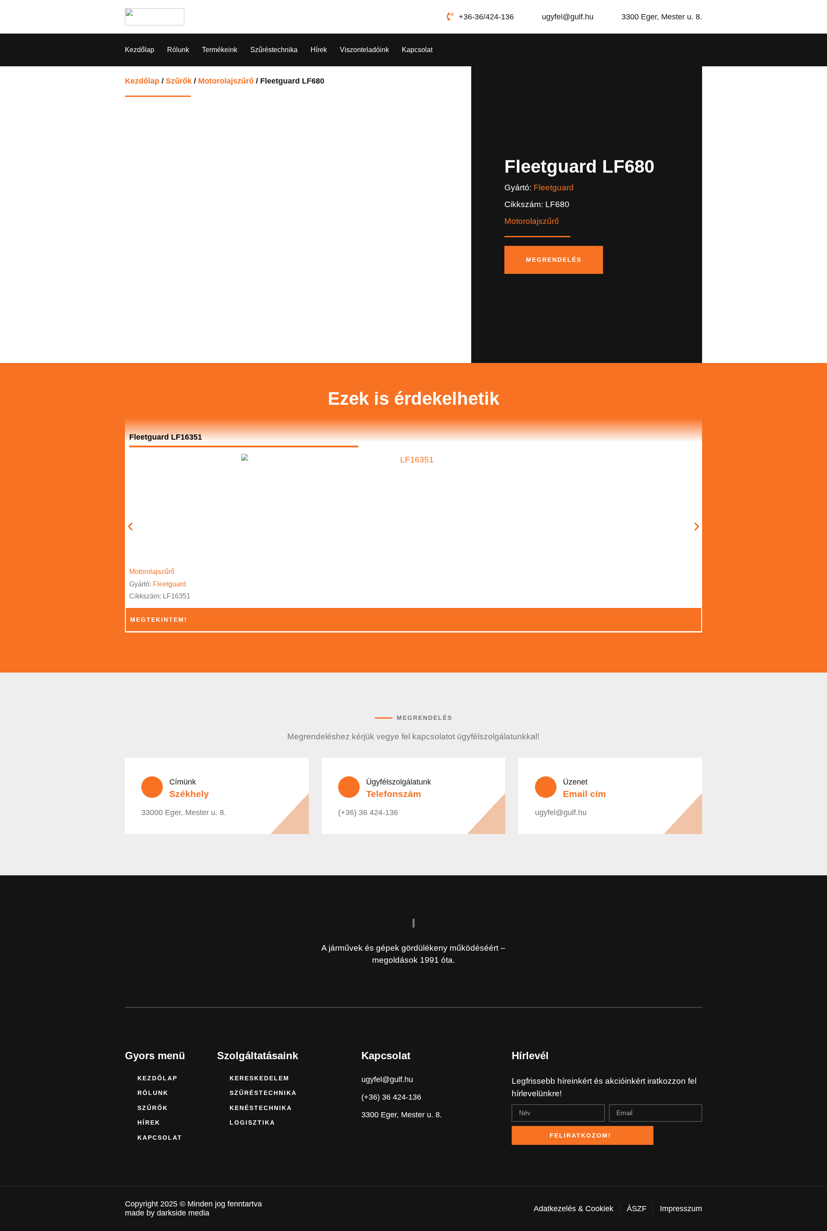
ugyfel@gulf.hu (561, 812)
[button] (130, 526)
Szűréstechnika (274, 49)
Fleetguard (554, 187)
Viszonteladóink (364, 49)
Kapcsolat (417, 49)
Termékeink (219, 49)
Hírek (319, 49)
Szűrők (179, 81)
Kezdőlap (139, 49)
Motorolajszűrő (226, 81)
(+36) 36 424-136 (368, 812)
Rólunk (178, 49)
